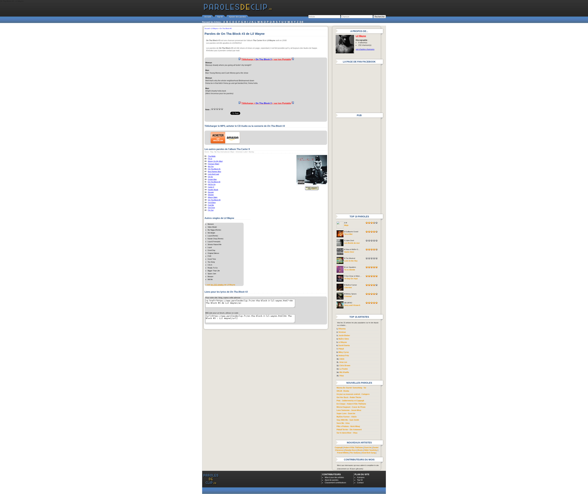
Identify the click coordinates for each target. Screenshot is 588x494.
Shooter (211, 195)
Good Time (212, 259)
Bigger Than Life (214, 271)
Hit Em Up (211, 184)
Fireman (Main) (213, 164)
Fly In (210, 159)
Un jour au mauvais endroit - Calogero (353, 394)
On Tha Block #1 (214, 169)
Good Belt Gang (368, 453)
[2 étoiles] (214, 109)
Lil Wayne (361, 36)
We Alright (211, 233)
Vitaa (341, 376)
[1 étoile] (212, 109)
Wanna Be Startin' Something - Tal (351, 388)
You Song (211, 262)
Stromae (342, 332)
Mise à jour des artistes (334, 477)
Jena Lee (343, 362)
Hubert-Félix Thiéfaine (353, 447)
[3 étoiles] (217, 109)
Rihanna (342, 329)
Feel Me (211, 205)
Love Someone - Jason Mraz (349, 410)
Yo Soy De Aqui (351, 279)
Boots (360, 450)
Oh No (210, 177)
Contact (360, 483)
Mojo (346, 225)
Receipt (211, 192)
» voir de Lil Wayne (220, 285)
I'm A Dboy (212, 202)
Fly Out (210, 210)
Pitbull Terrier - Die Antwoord (349, 430)
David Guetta (344, 345)
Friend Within (342, 453)
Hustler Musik (213, 190)
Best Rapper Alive (214, 171)
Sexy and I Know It (352, 305)
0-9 (301, 22)
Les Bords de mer (352, 243)
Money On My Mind (215, 161)
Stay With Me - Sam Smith (348, 420)
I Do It (210, 265)
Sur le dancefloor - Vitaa (347, 433)
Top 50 (220, 17)
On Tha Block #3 (214, 200)
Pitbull (341, 349)
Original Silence (213, 253)
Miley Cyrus (343, 352)
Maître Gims (343, 339)
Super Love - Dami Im (346, 413)
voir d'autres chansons (365, 49)
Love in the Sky (351, 261)
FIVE (209, 256)
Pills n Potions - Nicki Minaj (348, 426)
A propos (360, 477)
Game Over (349, 252)
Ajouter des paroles (237, 17)
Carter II (211, 187)
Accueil (207, 17)
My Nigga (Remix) (214, 230)
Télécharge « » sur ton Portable (266, 59)
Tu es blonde (349, 270)
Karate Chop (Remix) (215, 239)
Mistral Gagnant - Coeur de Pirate (351, 407)
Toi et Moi (348, 234)
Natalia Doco (350, 450)
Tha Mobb (211, 156)
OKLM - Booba (343, 391)
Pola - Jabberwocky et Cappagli (350, 401)
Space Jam (212, 274)
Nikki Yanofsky (370, 450)
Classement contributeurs (335, 483)
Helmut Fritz (343, 356)
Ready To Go (213, 268)
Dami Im (367, 447)
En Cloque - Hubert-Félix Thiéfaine (351, 404)
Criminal (348, 296)
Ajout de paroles (331, 480)
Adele (341, 359)
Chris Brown (344, 365)
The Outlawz (355, 453)
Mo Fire (211, 166)
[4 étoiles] (219, 109)
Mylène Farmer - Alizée (347, 417)
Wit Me (210, 279)
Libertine (348, 287)
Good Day (211, 250)
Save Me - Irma (343, 423)
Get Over (211, 207)
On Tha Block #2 (214, 182)
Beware (210, 276)
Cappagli (338, 447)
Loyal (210, 247)
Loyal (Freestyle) (214, 241)
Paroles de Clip (237, 10)
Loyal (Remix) (213, 236)
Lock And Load (213, 174)
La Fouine (343, 369)
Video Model (212, 227)
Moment (211, 224)
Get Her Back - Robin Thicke (349, 397)
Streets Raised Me (214, 244)
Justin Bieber (344, 335)
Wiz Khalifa (344, 372)
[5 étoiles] (222, 109)
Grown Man (212, 179)
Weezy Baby (212, 197)
